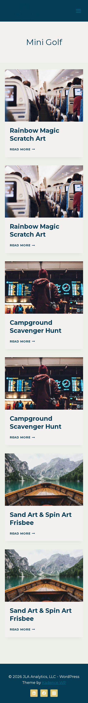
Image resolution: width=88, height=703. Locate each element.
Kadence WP (54, 682)
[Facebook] (44, 693)
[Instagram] (54, 693)
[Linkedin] (34, 693)
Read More (22, 149)
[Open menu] (78, 11)
